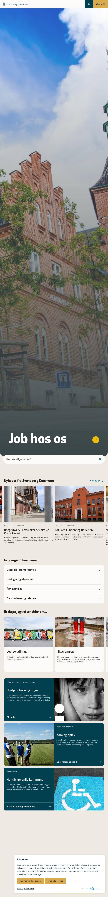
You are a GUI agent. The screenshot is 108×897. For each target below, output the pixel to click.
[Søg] (89, 4)
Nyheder (95, 480)
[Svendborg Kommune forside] (15, 4)
